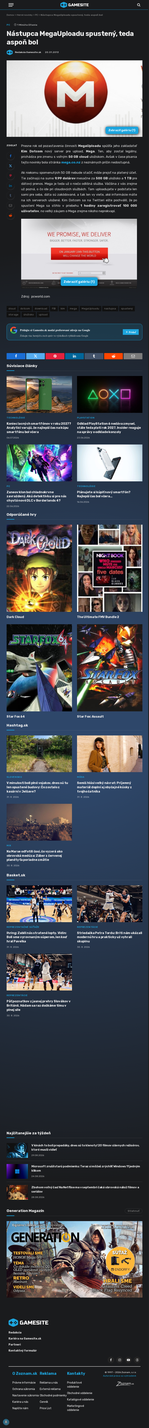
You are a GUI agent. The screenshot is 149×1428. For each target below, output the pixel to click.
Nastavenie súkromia (25, 1395)
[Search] (138, 5)
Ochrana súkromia (23, 1389)
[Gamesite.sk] (74, 5)
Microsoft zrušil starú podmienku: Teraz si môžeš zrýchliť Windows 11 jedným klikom (85, 1168)
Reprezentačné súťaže (23, 927)
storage (14, 314)
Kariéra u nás (20, 1402)
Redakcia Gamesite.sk (28, 52)
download (41, 308)
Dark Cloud (15, 617)
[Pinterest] (10, 176)
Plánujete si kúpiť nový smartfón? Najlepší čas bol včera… (103, 494)
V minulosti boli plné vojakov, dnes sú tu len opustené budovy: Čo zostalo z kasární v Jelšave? (37, 787)
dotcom (25, 308)
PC (36, 15)
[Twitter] (10, 166)
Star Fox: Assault (90, 716)
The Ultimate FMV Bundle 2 (98, 617)
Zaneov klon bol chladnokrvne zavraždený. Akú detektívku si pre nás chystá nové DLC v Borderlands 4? (36, 496)
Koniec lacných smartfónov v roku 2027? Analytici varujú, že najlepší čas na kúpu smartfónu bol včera (39, 428)
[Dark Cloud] (39, 568)
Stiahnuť (133, 1210)
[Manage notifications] (6, 1422)
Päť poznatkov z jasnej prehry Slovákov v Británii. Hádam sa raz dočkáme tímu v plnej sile (38, 1005)
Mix (9, 845)
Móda (80, 777)
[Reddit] (10, 215)
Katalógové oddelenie (80, 1399)
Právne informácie (24, 1382)
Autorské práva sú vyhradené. (120, 1375)
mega (73, 308)
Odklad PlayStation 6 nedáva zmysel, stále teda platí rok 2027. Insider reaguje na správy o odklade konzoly (109, 428)
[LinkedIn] (10, 185)
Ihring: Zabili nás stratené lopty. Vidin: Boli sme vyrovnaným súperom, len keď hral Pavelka (37, 937)
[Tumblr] (10, 195)
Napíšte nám (20, 1408)
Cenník (44, 1402)
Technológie (16, 417)
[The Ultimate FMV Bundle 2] (109, 568)
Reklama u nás (49, 1382)
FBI (54, 308)
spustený (127, 308)
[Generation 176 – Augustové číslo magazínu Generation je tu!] (74, 1259)
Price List (45, 1408)
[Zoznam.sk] (126, 1385)
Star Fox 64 (16, 716)
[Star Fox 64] (39, 667)
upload (43, 314)
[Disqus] (74, 1071)
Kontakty (76, 1373)
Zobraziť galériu (121, 130)
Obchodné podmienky (53, 1395)
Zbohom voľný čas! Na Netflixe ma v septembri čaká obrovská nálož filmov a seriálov (85, 1189)
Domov (10, 15)
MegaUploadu (90, 308)
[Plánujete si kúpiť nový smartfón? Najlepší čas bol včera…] (109, 462)
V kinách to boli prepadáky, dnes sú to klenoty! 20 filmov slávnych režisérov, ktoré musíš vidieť (85, 1147)
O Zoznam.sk (24, 1373)
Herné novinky (25, 15)
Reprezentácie (87, 927)
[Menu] (11, 5)
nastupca (110, 308)
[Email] (10, 205)
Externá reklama (50, 1389)
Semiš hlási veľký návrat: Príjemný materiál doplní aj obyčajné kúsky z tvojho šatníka (104, 787)
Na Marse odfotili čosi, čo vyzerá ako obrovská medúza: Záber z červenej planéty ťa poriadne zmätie (34, 856)
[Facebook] (10, 156)
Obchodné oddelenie (79, 1393)
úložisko (28, 314)
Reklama (48, 1373)
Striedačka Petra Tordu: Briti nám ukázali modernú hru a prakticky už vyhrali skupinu (109, 937)
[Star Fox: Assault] (109, 667)
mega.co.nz (71, 162)
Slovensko (14, 777)
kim (63, 308)
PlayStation (86, 417)
